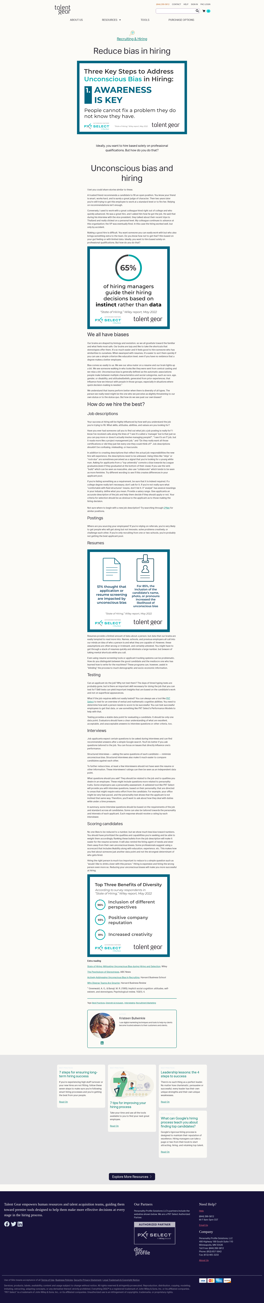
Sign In (194, 4)
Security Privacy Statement (87, 1280)
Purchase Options (181, 19)
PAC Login (205, 4)
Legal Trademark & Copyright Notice (121, 1280)
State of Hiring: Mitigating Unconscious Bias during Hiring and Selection (123, 966)
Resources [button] (109, 19)
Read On (63, 1101)
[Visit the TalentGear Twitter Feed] (14, 1225)
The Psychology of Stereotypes (103, 971)
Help (186, 4)
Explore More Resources (130, 1177)
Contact (176, 4)
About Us (76, 19)
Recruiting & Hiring (132, 39)
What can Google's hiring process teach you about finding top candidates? (179, 1122)
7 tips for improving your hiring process (128, 1105)
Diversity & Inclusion (115, 1003)
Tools (145, 19)
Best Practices (98, 1003)
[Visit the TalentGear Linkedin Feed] (20, 1225)
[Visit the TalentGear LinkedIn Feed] (102, 1043)
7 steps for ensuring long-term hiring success (78, 1074)
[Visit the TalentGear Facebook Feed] (7, 1225)
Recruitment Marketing (146, 1003)
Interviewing (129, 1003)
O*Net (167, 507)
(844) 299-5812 (162, 4)
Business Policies (64, 1280)
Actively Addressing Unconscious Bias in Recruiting (113, 977)
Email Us (203, 1225)
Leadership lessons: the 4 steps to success (180, 1074)
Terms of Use (47, 1280)
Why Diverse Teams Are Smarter (103, 983)
